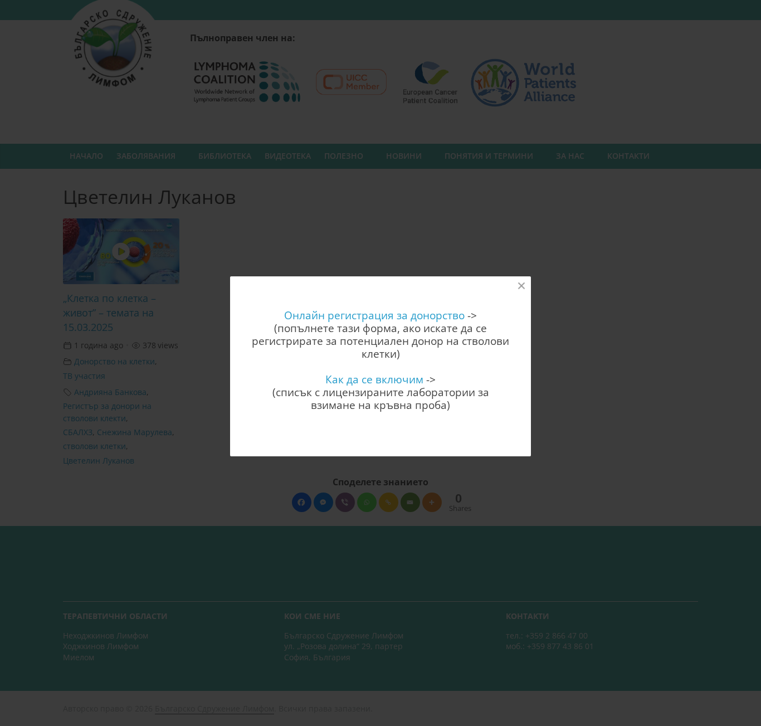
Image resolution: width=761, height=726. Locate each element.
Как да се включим (374, 379)
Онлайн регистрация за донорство (374, 315)
